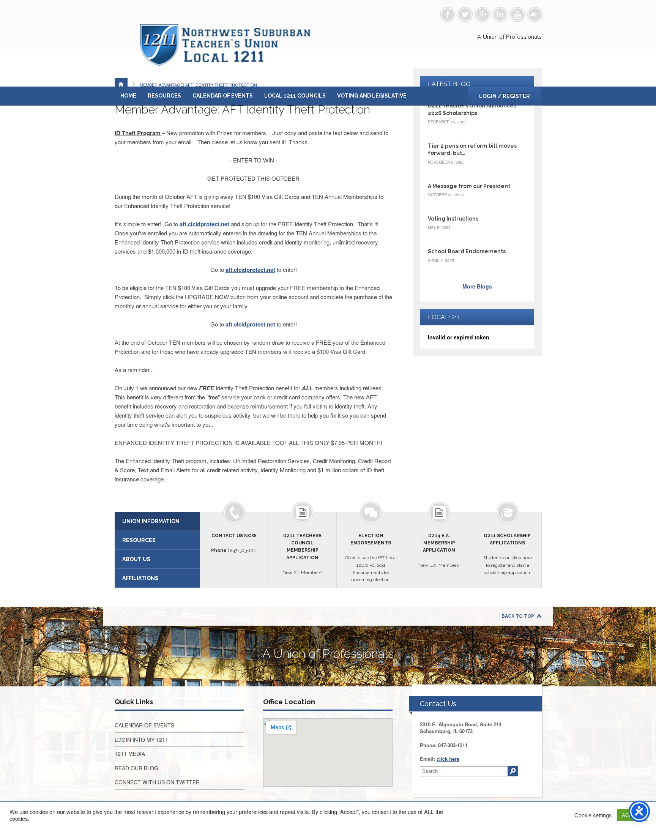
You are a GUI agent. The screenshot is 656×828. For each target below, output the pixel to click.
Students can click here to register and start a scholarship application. (507, 554)
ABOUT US (136, 559)
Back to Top (517, 616)
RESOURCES (139, 540)
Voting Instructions (453, 219)
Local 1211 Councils (295, 96)
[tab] (157, 521)
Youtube (517, 14)
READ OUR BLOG (136, 768)
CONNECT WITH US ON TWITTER (157, 782)
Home (128, 96)
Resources (164, 96)
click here (448, 758)
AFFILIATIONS (140, 578)
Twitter (465, 14)
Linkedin (500, 14)
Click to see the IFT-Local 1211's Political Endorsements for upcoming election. (371, 557)
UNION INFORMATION (151, 521)
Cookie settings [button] (593, 815)
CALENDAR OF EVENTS (144, 725)
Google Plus (482, 14)
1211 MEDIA (130, 753)
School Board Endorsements (467, 251)
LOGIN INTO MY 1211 (141, 739)
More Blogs (477, 286)
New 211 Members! (302, 554)
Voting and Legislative (372, 96)
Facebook (447, 14)
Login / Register (504, 96)
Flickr (535, 14)
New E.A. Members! (439, 550)
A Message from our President (469, 186)
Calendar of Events (222, 96)
